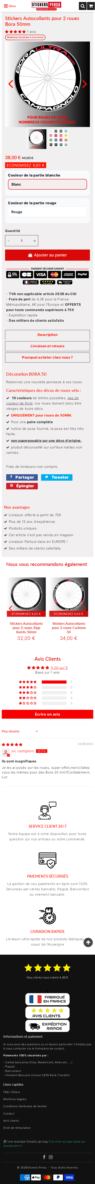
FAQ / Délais (11, 1092)
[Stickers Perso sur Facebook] (44, 1157)
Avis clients (11, 1120)
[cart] (91, 6)
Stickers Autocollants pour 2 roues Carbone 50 (69, 627)
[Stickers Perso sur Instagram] (51, 1157)
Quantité (12, 231)
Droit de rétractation (17, 1127)
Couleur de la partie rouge (32, 203)
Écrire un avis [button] (47, 714)
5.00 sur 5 (59, 668)
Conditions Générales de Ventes (25, 1106)
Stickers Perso (37, 1167)
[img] (12, 744)
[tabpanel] (37, 139)
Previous (10, 83)
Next (84, 83)
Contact (8, 1113)
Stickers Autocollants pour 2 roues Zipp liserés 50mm (26, 627)
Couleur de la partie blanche (34, 175)
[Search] (83, 6)
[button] (16, 32)
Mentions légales (15, 1099)
